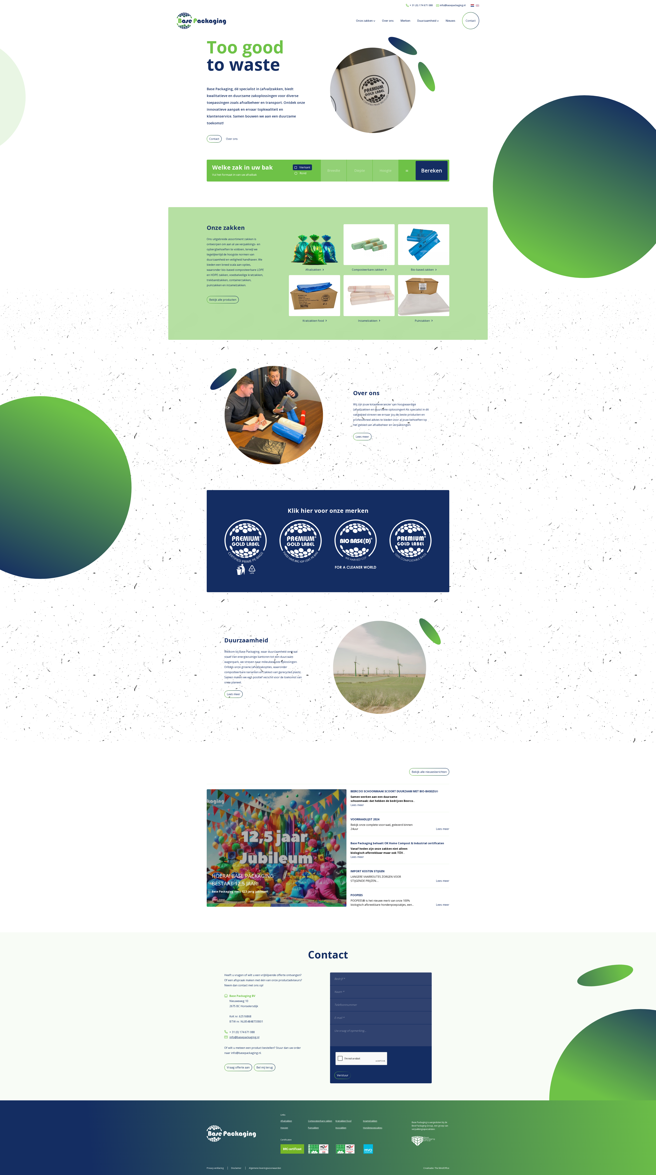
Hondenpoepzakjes (372, 1127)
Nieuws (450, 21)
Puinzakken (422, 321)
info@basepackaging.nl (453, 5)
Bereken (431, 170)
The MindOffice (442, 1168)
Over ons (388, 21)
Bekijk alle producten (222, 300)
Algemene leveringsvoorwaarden (265, 1168)
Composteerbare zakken (368, 270)
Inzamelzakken (367, 321)
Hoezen (284, 1127)
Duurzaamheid (427, 21)
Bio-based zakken (422, 270)
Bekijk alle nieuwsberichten (429, 772)
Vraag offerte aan (238, 1067)
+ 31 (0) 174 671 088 (421, 5)
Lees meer (362, 437)
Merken (405, 21)
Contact (471, 21)
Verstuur (342, 1075)
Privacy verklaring (215, 1168)
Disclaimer (236, 1168)
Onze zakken (364, 21)
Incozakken (341, 1127)
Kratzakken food (313, 321)
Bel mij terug (264, 1067)
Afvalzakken (313, 270)
